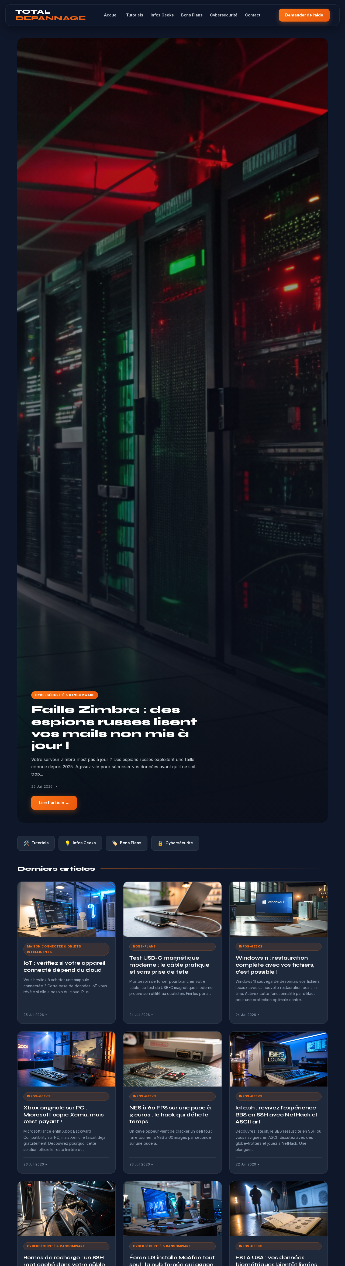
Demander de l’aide (304, 15)
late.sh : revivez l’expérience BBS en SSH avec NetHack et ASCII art (277, 1115)
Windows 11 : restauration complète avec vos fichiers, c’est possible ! (275, 965)
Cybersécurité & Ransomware (64, 695)
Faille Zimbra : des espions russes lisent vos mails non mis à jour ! (114, 727)
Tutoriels (134, 15)
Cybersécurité (223, 15)
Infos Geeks (162, 15)
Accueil (111, 15)
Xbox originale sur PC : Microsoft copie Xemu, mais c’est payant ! (63, 1115)
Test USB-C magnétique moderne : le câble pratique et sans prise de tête (169, 965)
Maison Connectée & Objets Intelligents (54, 949)
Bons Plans (191, 15)
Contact (252, 15)
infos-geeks (251, 946)
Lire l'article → (54, 802)
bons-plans (144, 946)
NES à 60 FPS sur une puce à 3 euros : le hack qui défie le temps (170, 1115)
